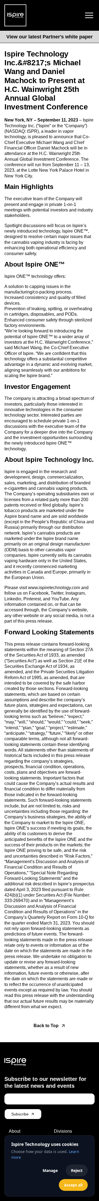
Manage (50, 1170)
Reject (76, 1170)
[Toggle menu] (89, 15)
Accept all (73, 1185)
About (14, 1131)
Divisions (63, 1131)
